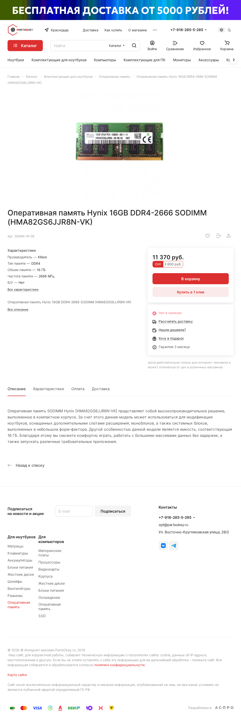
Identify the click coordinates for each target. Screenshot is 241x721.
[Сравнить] (219, 236)
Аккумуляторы (20, 560)
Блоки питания (20, 567)
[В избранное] (208, 236)
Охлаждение (49, 597)
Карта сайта (17, 675)
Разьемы (15, 595)
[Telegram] (173, 545)
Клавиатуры (18, 553)
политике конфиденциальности (119, 665)
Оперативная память (19, 604)
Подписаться (112, 511)
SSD (42, 616)
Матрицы (15, 546)
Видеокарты (48, 569)
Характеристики (48, 388)
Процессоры (49, 562)
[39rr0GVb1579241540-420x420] (120, 146)
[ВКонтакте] (163, 545)
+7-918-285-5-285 (186, 30)
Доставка (101, 388)
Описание (17, 388)
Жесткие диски (21, 574)
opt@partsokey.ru (173, 525)
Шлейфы (15, 581)
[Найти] (134, 45)
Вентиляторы (19, 588)
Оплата (77, 388)
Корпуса (45, 576)
